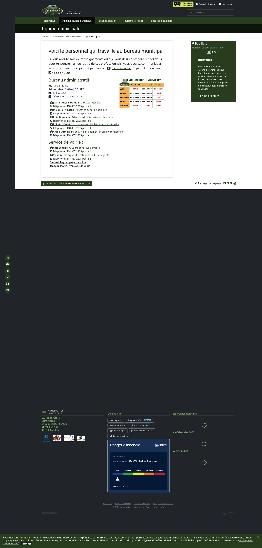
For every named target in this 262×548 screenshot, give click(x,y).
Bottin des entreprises (143, 430)
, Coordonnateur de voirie (76, 147)
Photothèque (119, 430)
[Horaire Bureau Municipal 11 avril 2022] (142, 92)
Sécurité (161, 20)
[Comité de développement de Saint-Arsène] (57, 438)
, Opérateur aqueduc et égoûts (81, 155)
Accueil (46, 36)
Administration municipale (67, 36)
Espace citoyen (107, 20)
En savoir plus (208, 95)
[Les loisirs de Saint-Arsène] (69, 438)
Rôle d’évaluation (120, 436)
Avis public (117, 420)
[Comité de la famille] (81, 438)
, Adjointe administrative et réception (83, 117)
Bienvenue (49, 20)
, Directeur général (77, 102)
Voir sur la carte (121, 487)
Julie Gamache (120, 68)
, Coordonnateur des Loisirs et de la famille (86, 124)
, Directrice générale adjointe (80, 110)
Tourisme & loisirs (133, 20)
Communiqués (119, 425)
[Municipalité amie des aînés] (46, 438)
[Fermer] (258, 537)
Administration (77, 20)
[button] (234, 183)
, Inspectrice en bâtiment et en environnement (88, 131)
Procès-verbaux (140, 425)
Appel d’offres (136, 420)
